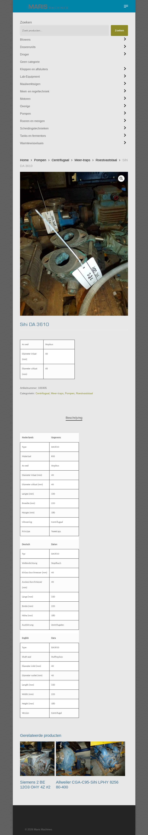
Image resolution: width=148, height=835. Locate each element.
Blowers (25, 39)
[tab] (74, 418)
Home (24, 160)
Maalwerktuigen (30, 84)
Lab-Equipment (30, 76)
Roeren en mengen (32, 121)
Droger (24, 54)
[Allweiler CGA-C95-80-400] (73, 759)
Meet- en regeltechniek (34, 91)
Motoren (25, 98)
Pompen (25, 113)
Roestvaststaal (106, 160)
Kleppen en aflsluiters (34, 69)
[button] (126, 6)
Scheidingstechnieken (34, 128)
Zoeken (26, 22)
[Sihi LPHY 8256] (107, 759)
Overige (25, 106)
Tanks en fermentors (33, 135)
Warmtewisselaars (31, 143)
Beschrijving (74, 417)
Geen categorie (30, 61)
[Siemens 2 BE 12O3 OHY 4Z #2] (37, 759)
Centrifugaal (60, 160)
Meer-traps (82, 160)
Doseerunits (28, 47)
